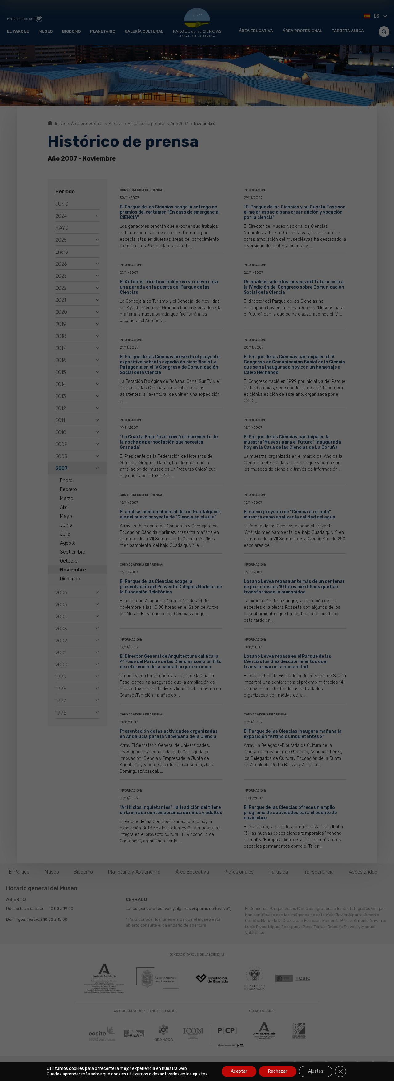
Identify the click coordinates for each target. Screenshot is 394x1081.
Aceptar (239, 1071)
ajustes (200, 1074)
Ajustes (315, 1071)
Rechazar (277, 1071)
